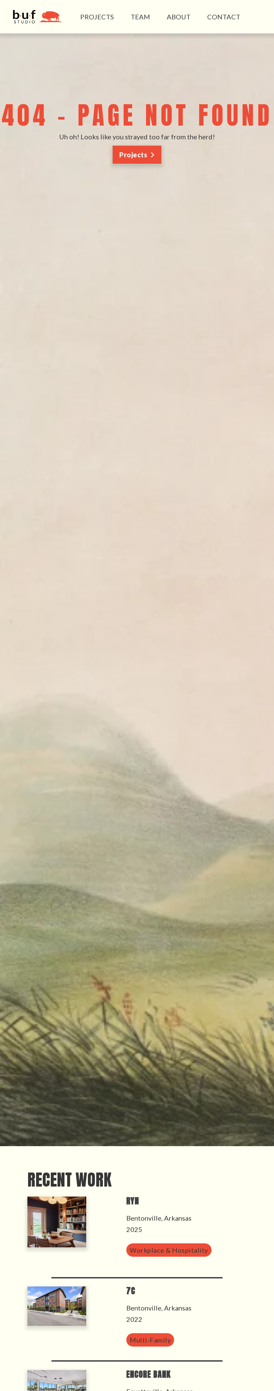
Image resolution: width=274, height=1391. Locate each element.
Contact (223, 17)
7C (130, 1290)
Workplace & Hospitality (169, 1250)
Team (140, 17)
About (178, 17)
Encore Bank (148, 1374)
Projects (97, 17)
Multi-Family (150, 1340)
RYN (132, 1201)
